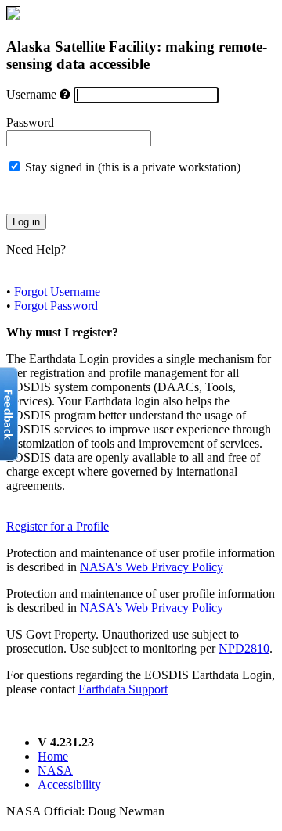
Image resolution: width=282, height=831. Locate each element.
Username (31, 94)
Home (53, 756)
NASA (55, 770)
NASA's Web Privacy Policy (151, 567)
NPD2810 (244, 648)
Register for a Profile (57, 526)
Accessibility (69, 784)
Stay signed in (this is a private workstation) (132, 167)
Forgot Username (57, 291)
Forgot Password (56, 305)
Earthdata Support (123, 689)
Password (30, 122)
